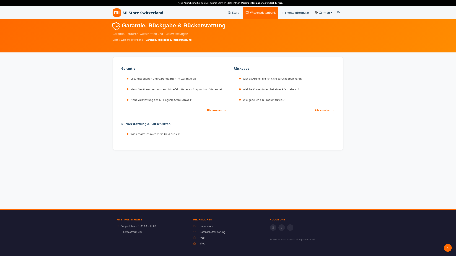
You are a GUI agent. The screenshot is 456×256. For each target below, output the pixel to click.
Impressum (206, 226)
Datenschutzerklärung (212, 232)
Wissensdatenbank (263, 13)
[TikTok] (290, 227)
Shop (202, 243)
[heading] (173, 68)
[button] (339, 12)
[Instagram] (273, 227)
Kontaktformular (297, 13)
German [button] (324, 13)
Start (235, 13)
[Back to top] (448, 248)
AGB (202, 237)
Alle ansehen (215, 110)
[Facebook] (281, 227)
